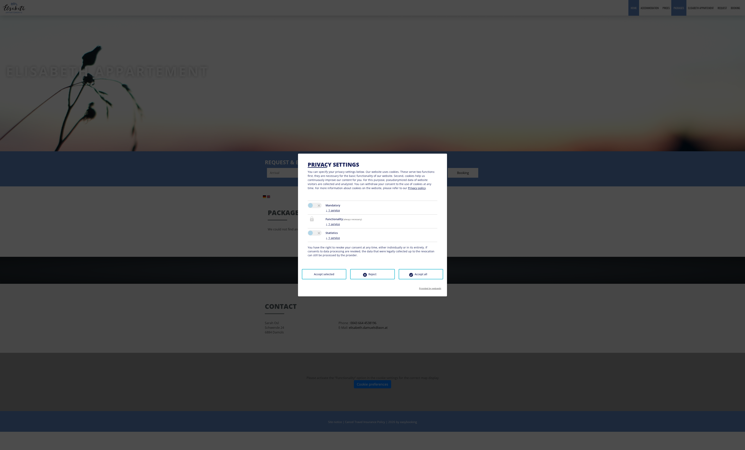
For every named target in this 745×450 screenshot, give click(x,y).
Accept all (421, 274)
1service (333, 210)
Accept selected (324, 274)
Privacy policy (417, 188)
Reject (372, 274)
